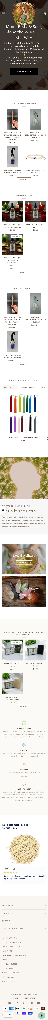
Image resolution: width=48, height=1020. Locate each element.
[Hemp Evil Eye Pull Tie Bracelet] (35, 156)
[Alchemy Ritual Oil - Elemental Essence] (12, 211)
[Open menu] (6, 13)
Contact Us (24, 777)
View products (24, 71)
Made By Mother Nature (24, 998)
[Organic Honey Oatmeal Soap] (12, 683)
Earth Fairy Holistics (23, 994)
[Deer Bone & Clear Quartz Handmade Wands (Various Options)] (12, 119)
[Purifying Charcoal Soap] (35, 650)
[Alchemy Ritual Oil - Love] (35, 211)
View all (24, 180)
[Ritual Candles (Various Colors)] (22, 413)
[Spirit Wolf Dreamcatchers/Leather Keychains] (35, 119)
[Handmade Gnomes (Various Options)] (12, 156)
